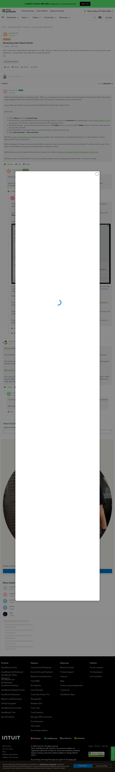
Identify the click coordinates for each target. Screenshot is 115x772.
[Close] (97, 174)
